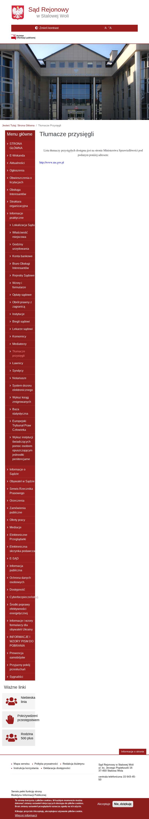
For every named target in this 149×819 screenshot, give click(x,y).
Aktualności (17, 163)
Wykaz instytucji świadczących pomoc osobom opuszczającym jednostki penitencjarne (22, 448)
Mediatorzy (19, 343)
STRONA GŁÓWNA (16, 146)
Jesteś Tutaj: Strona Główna (18, 125)
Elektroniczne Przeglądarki (18, 537)
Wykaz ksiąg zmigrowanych (21, 399)
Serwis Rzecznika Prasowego (21, 491)
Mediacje (15, 527)
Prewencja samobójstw (17, 655)
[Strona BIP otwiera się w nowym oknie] (23, 37)
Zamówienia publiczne (18, 510)
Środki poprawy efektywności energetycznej (20, 609)
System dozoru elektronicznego (22, 387)
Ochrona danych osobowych (20, 580)
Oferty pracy (17, 519)
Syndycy (17, 370)
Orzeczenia (17, 500)
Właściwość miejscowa (20, 234)
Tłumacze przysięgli (18, 353)
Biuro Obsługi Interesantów (21, 266)
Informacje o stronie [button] (132, 751)
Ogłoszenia (17, 170)
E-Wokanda (17, 155)
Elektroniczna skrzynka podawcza (22, 549)
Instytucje (18, 314)
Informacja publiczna (16, 568)
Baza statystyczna (20, 411)
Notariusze (19, 378)
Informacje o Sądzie (17, 471)
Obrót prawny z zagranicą (22, 304)
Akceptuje (103, 804)
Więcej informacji (26, 815)
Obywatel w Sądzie (22, 481)
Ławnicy (17, 363)
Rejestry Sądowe (23, 275)
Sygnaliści (16, 676)
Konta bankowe (22, 256)
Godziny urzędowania (20, 246)
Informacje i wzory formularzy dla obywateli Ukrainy (21, 625)
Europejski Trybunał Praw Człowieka (21, 425)
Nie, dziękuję (123, 804)
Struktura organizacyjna (19, 203)
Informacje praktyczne (17, 215)
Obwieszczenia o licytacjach (21, 180)
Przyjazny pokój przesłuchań (20, 667)
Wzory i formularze (19, 285)
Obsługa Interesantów (18, 192)
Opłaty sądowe (22, 294)
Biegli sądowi (21, 321)
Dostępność (17, 589)
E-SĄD (14, 558)
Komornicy (19, 336)
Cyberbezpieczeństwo (22, 597)
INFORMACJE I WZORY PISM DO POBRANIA (21, 641)
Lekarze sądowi (22, 329)
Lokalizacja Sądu (23, 225)
